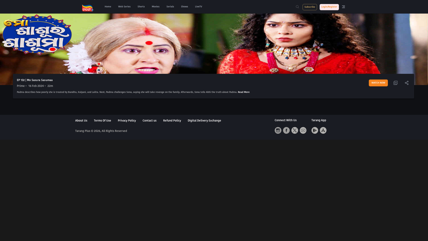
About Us (81, 120)
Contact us (149, 120)
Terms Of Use (102, 120)
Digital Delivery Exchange (204, 120)
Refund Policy (172, 120)
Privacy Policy (127, 120)
